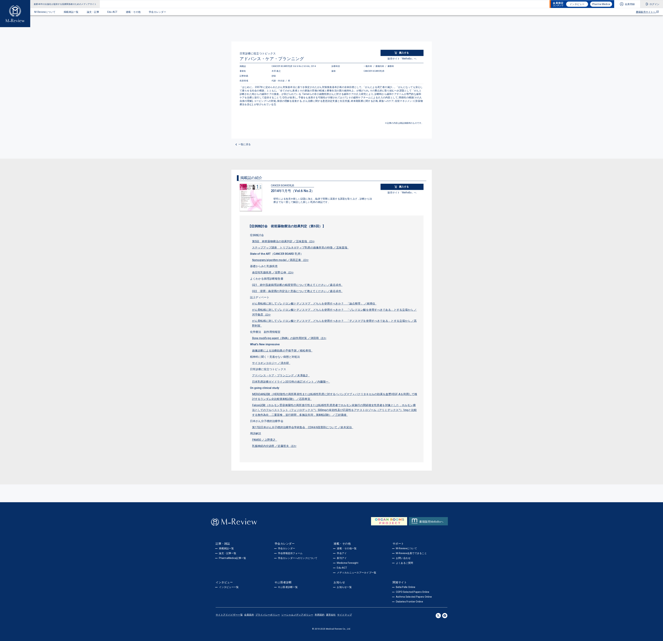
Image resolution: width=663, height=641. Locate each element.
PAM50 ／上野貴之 (264, 439)
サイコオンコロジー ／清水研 (271, 363)
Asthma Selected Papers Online (414, 596)
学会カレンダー (157, 12)
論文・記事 (93, 12)
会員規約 (249, 614)
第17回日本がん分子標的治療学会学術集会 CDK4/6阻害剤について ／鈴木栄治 (302, 427)
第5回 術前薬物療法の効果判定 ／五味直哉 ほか (283, 241)
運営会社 (331, 614)
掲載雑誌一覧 (71, 12)
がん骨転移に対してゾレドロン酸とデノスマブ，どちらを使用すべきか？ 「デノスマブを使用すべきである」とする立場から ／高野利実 (334, 323)
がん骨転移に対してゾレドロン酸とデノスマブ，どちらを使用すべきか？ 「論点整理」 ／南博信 (314, 303)
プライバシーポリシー (267, 614)
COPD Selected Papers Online (412, 592)
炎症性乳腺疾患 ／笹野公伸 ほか (273, 272)
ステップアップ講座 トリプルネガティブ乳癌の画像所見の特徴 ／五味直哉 (300, 247)
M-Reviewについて (44, 12)
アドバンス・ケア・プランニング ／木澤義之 (281, 375)
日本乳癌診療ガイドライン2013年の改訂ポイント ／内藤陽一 (291, 381)
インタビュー (577, 4)
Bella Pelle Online (405, 587)
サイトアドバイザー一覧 (229, 614)
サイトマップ (344, 614)
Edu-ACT (112, 12)
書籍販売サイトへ (646, 12)
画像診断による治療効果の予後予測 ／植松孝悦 (282, 350)
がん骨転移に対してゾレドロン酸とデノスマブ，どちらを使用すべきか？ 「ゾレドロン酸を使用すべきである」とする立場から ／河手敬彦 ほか (334, 312)
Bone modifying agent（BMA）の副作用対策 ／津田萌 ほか (289, 338)
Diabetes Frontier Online (409, 601)
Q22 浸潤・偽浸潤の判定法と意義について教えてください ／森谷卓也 (297, 291)
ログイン (654, 4)
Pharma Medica (601, 4)
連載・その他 (133, 12)
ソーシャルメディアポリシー (297, 614)
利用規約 (320, 614)
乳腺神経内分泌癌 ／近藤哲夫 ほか (274, 446)
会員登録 (630, 4)
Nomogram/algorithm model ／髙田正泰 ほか (280, 260)
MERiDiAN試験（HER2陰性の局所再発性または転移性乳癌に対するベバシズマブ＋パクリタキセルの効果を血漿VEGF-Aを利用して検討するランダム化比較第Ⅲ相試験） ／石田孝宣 (334, 396)
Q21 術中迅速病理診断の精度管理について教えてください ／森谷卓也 (297, 285)
